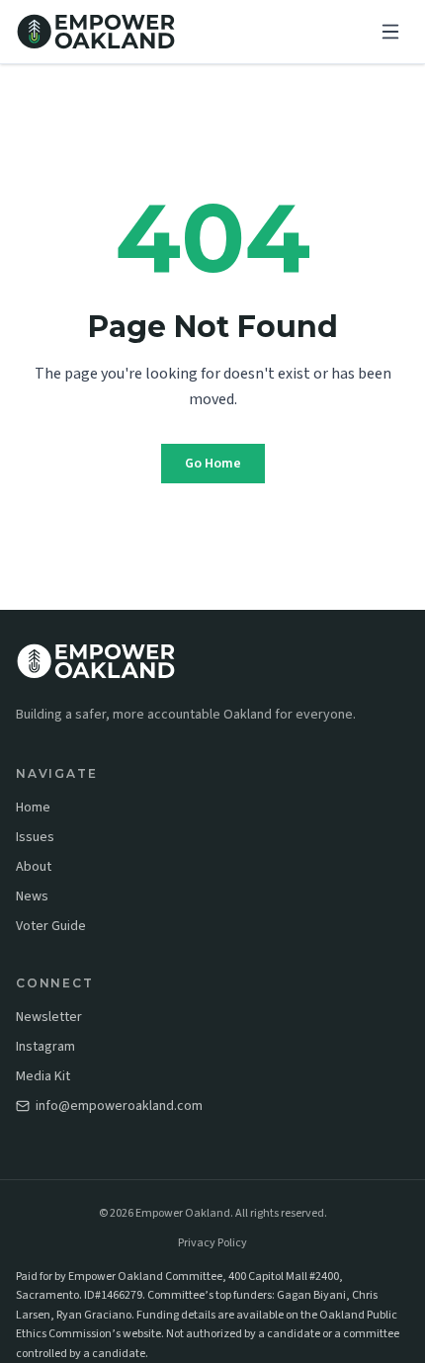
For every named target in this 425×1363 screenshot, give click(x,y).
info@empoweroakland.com (119, 1106)
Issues (35, 837)
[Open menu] (390, 31)
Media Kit (43, 1076)
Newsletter (49, 1017)
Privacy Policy (212, 1243)
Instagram (45, 1047)
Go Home (213, 463)
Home (33, 807)
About (33, 867)
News (32, 896)
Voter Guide (51, 926)
